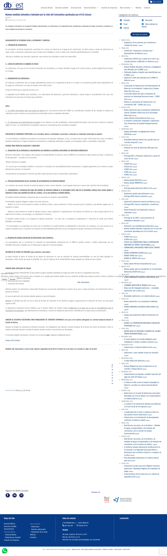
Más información (83, 282)
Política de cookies (108, 549)
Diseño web (126, 549)
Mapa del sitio (76, 549)
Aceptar (4, 279)
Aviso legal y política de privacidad (91, 549)
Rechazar (12, 279)
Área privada (118, 549)
